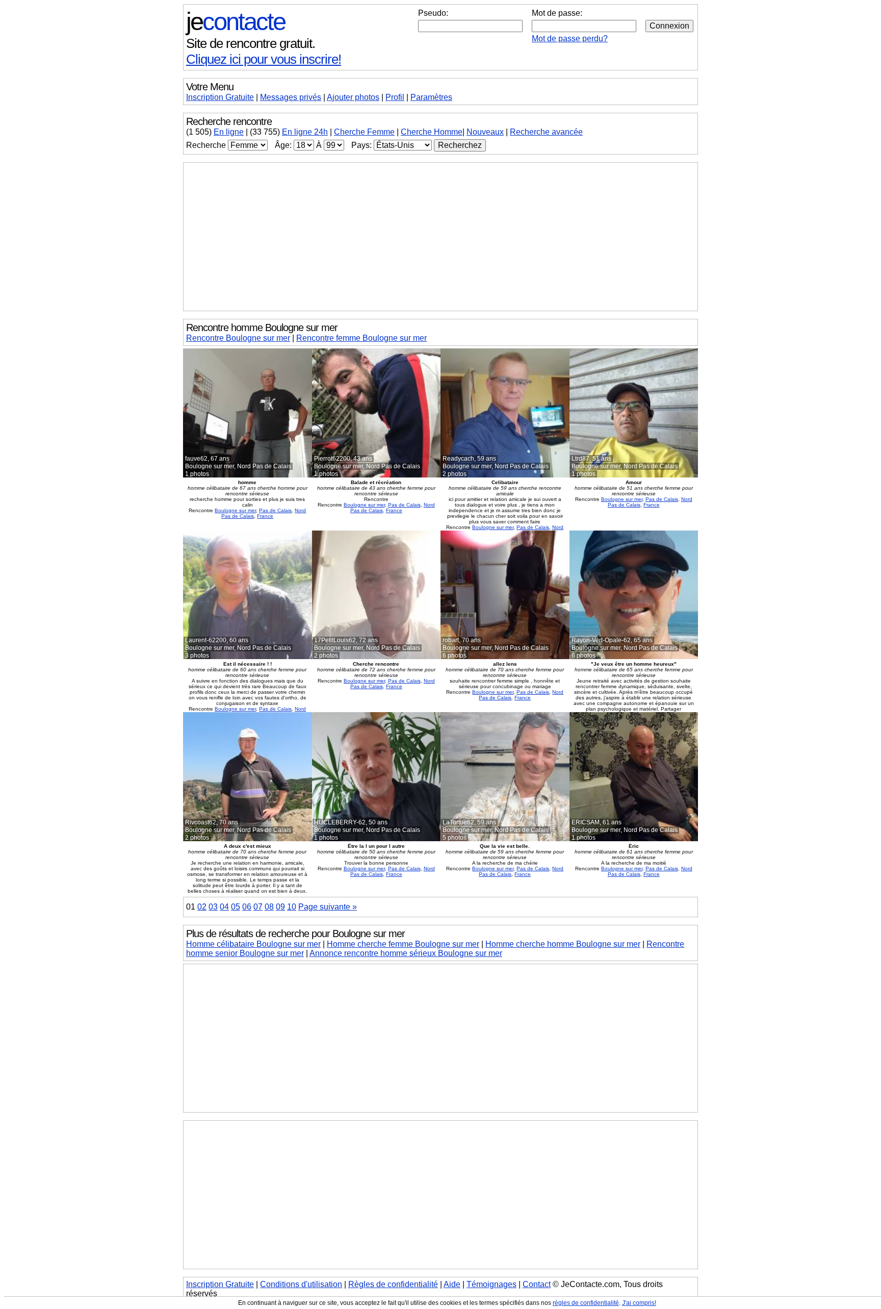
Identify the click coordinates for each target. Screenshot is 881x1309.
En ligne (229, 132)
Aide (452, 1284)
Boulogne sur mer (235, 510)
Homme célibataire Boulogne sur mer (253, 944)
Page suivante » (327, 906)
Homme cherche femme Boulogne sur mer (403, 944)
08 (269, 906)
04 (224, 906)
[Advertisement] (440, 236)
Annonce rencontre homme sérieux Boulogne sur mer (405, 953)
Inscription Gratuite (220, 97)
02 (201, 906)
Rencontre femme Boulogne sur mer (361, 338)
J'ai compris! (639, 1302)
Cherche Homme (431, 132)
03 (213, 906)
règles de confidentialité (586, 1302)
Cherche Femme (364, 132)
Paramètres (431, 97)
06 (246, 906)
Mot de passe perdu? (570, 38)
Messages (290, 97)
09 (280, 906)
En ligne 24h (305, 132)
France (265, 516)
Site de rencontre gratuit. (250, 43)
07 (258, 906)
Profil (394, 97)
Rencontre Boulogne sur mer (238, 338)
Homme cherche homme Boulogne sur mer (562, 944)
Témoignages (491, 1284)
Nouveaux (485, 132)
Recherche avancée (546, 132)
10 (291, 906)
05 (235, 906)
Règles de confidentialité (393, 1284)
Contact (537, 1284)
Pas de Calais (275, 510)
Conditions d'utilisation (301, 1284)
